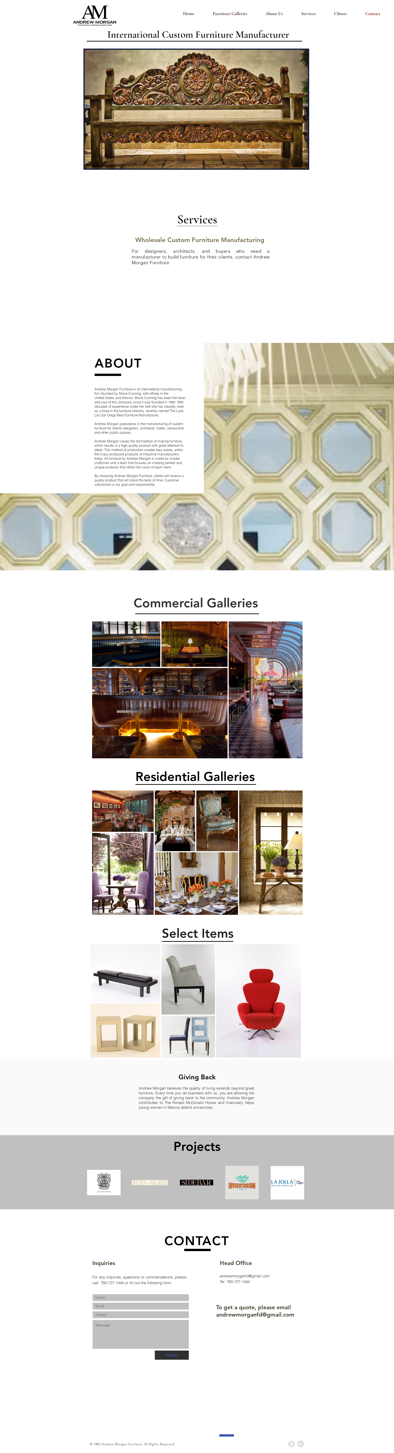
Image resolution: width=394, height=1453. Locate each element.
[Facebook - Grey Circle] (291, 1443)
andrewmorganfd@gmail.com (245, 1275)
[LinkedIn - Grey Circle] (300, 1443)
